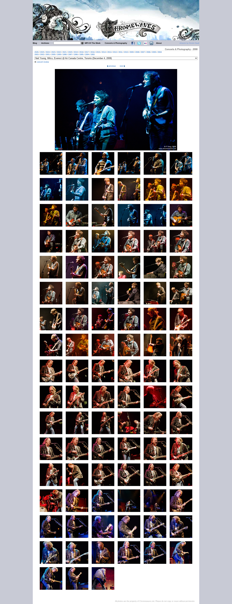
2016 (93, 52)
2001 (48, 54)
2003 (36, 54)
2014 (104, 52)
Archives (45, 43)
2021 (65, 52)
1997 (70, 54)
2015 (98, 52)
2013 (109, 52)
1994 (87, 54)
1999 (59, 54)
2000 (53, 54)
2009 (132, 52)
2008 (137, 52)
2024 (48, 52)
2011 (120, 52)
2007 (143, 52)
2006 (148, 52)
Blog (35, 43)
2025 (42, 52)
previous (112, 66)
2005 (154, 52)
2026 (36, 52)
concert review (43, 62)
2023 (53, 52)
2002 (42, 54)
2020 (70, 52)
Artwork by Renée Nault (189, 43)
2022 (59, 52)
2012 (115, 52)
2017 (87, 52)
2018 (81, 52)
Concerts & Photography (116, 43)
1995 (81, 54)
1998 (65, 54)
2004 (160, 52)
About (159, 43)
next (122, 66)
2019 (76, 52)
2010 (126, 52)
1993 (93, 54)
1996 (76, 54)
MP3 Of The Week (92, 43)
